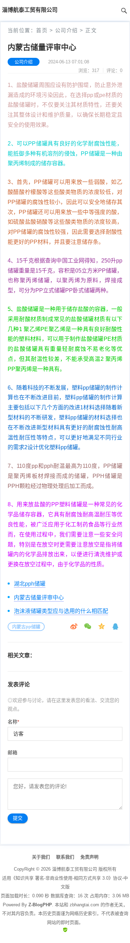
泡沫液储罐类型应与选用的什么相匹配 (61, 611)
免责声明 (89, 857)
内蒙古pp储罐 (26, 626)
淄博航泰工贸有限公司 (74, 869)
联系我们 (65, 857)
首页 (41, 30)
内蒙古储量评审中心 (39, 598)
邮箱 (12, 752)
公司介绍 (66, 30)
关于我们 (41, 857)
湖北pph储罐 (29, 584)
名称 (13, 721)
